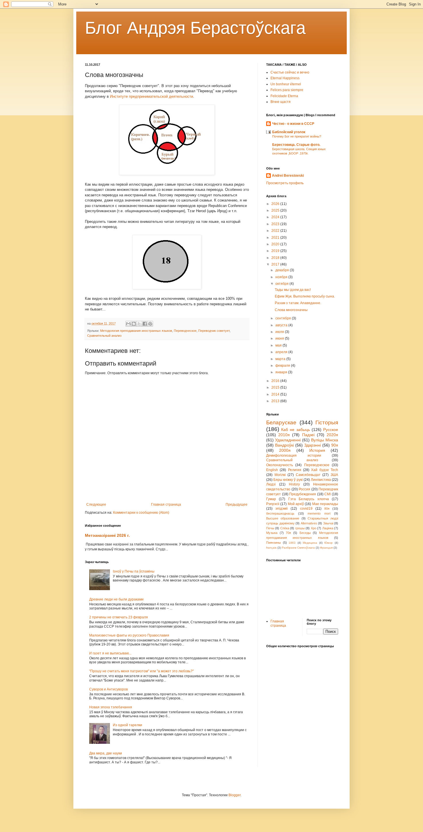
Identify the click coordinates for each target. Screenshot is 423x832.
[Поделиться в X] (139, 324)
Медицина (310, 542)
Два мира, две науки (105, 753)
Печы (270, 528)
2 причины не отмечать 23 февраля (118, 617)
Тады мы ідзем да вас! (293, 290)
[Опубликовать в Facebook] (145, 324)
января (281, 372)
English (272, 470)
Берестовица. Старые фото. (296, 145)
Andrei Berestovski (288, 176)
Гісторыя (326, 422)
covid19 (306, 509)
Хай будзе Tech (324, 470)
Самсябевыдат (308, 475)
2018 (275, 258)
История (317, 450)
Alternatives (309, 523)
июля (280, 332)
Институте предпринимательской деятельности (151, 96)
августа (281, 325)
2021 (275, 238)
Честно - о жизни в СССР (293, 124)
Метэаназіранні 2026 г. (107, 535)
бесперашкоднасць (280, 513)
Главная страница (166, 504)
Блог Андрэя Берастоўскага (195, 27)
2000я (285, 450)
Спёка (284, 528)
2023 (275, 224)
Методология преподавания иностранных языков (136, 330)
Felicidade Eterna (284, 96)
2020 (275, 244)
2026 (275, 204)
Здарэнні (312, 445)
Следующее (96, 504)
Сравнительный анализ (104, 335)
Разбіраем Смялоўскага (298, 547)
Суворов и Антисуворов (108, 689)
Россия (304, 489)
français (271, 547)
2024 (275, 217)
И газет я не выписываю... (110, 653)
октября (282, 284)
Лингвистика (321, 480)
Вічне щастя (280, 102)
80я (326, 508)
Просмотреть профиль (285, 183)
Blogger (234, 795)
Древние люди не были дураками (116, 599)
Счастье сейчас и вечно (289, 72)
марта (280, 359)
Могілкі (280, 475)
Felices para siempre (286, 90)
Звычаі (328, 523)
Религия (294, 470)
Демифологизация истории (293, 455)
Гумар (271, 499)
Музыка (271, 532)
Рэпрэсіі (272, 504)
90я (334, 445)
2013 (275, 401)
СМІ (327, 494)
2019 (275, 251)
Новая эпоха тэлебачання (110, 707)
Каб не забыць (295, 429)
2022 (275, 231)
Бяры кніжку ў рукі (287, 480)
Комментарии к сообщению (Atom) (141, 513)
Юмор (328, 542)
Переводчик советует (214, 330)
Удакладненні (288, 440)
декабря (282, 270)
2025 (275, 210)
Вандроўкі (284, 445)
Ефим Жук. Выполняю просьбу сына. (305, 296)
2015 (275, 387)
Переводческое (185, 330)
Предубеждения (302, 494)
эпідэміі (281, 509)
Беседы (305, 532)
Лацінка (327, 528)
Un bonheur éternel (285, 84)
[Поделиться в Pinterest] (150, 324)
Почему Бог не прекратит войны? (296, 136)
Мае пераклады (325, 504)
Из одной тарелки (127, 725)
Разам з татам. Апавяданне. (298, 303)
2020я (332, 434)
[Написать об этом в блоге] (134, 324)
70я (288, 532)
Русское (330, 429)
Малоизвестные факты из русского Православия (129, 635)
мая (279, 345)
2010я (284, 434)
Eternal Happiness (285, 78)
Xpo (313, 528)
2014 (275, 394)
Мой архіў (296, 504)
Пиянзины (273, 542)
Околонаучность (279, 465)
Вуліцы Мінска (324, 440)
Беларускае (281, 422)
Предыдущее (236, 504)
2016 (275, 381)
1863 (292, 542)
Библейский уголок (288, 132)
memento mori (319, 513)
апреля (281, 352)
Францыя (326, 547)
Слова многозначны (291, 310)
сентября (283, 318)
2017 (275, 264)
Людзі (271, 484)
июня (280, 338)
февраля (283, 366)
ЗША (334, 475)
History (294, 484)
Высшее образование (282, 518)
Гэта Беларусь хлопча (308, 499)
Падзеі (308, 434)
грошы (300, 528)
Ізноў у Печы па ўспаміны (134, 571)
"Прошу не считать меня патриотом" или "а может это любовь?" (141, 671)
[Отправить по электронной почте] (128, 324)
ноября (281, 277)
